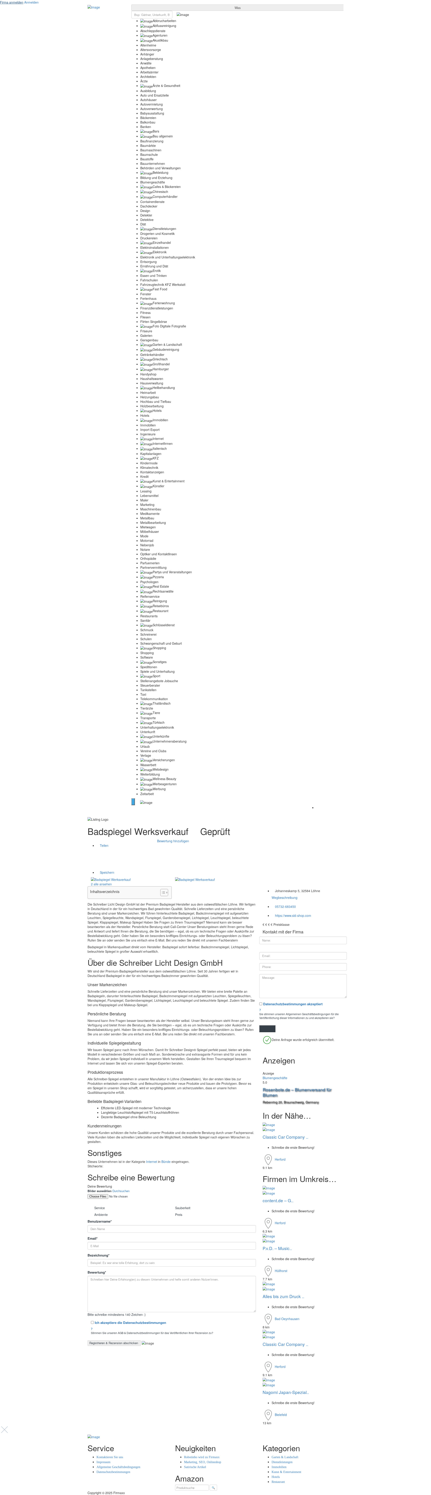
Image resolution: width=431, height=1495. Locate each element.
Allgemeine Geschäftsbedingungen (118, 1467)
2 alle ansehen (101, 884)
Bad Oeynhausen (287, 1318)
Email (93, 1238)
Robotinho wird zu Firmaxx (202, 1457)
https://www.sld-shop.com (293, 915)
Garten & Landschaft (285, 1457)
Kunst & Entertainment (286, 1472)
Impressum (103, 1462)
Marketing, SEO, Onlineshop (202, 1462)
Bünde (166, 1161)
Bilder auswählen (100, 1191)
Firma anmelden (11, 2)
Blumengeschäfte (275, 1078)
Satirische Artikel (195, 1467)
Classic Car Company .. (286, 1137)
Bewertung (97, 1272)
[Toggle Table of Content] (162, 892)
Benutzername (100, 1221)
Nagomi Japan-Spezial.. (286, 1392)
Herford (280, 1159)
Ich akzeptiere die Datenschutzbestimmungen (130, 1322)
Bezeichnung (99, 1255)
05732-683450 (285, 906)
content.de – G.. (279, 1200)
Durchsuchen (121, 1191)
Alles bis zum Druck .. (284, 1296)
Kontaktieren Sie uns (110, 1457)
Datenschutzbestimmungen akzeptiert (293, 1003)
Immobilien (279, 1467)
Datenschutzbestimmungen (113, 1472)
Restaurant (278, 1482)
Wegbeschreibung (284, 897)
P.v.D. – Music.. (278, 1248)
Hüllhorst (281, 1270)
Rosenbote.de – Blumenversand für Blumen (297, 1092)
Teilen (103, 845)
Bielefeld (281, 1414)
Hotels (276, 1477)
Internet (151, 1161)
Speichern (106, 872)
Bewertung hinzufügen (173, 841)
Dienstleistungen (282, 1462)
